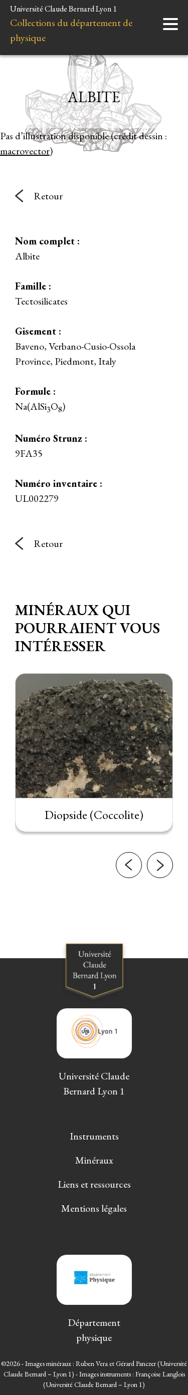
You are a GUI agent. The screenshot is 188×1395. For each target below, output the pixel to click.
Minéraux (94, 1160)
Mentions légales (94, 1208)
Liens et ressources (94, 1184)
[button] (129, 865)
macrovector (25, 150)
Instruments (94, 1136)
